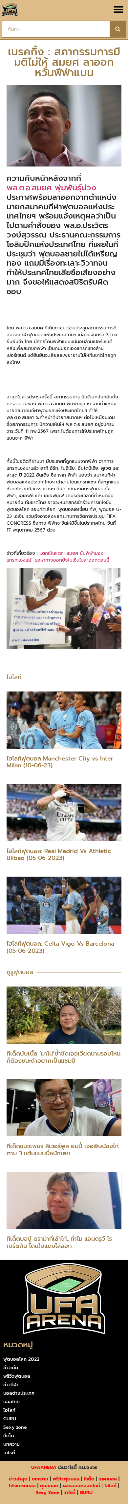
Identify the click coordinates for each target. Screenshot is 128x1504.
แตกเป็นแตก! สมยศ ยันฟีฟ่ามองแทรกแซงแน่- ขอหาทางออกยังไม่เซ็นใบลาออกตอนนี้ (58, 557)
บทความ (11, 1444)
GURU (9, 1418)
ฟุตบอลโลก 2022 (21, 1359)
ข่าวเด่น (10, 1367)
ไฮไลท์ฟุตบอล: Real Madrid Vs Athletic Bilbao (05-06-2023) (59, 855)
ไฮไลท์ (9, 1410)
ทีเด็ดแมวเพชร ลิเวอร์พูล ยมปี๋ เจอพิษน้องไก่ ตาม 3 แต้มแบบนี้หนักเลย (63, 1150)
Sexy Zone (47, 1492)
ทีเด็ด (8, 1435)
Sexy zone (15, 1427)
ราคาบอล (108, 1479)
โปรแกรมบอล (22, 1485)
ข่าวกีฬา (10, 1384)
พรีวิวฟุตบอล (16, 1376)
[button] (118, 9)
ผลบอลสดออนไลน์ (81, 1485)
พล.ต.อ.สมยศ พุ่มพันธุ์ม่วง (51, 188)
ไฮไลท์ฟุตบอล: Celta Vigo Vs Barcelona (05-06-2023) (60, 947)
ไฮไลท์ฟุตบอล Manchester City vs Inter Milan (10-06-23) (60, 762)
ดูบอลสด (49, 1485)
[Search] (118, 29)
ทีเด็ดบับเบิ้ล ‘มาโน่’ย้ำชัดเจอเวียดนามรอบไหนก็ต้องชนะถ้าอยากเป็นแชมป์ (63, 1057)
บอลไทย (11, 1401)
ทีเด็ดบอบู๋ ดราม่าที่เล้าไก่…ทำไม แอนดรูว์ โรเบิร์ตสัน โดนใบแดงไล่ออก (59, 1242)
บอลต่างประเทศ (18, 1393)
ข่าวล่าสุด (18, 1479)
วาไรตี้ (9, 1452)
